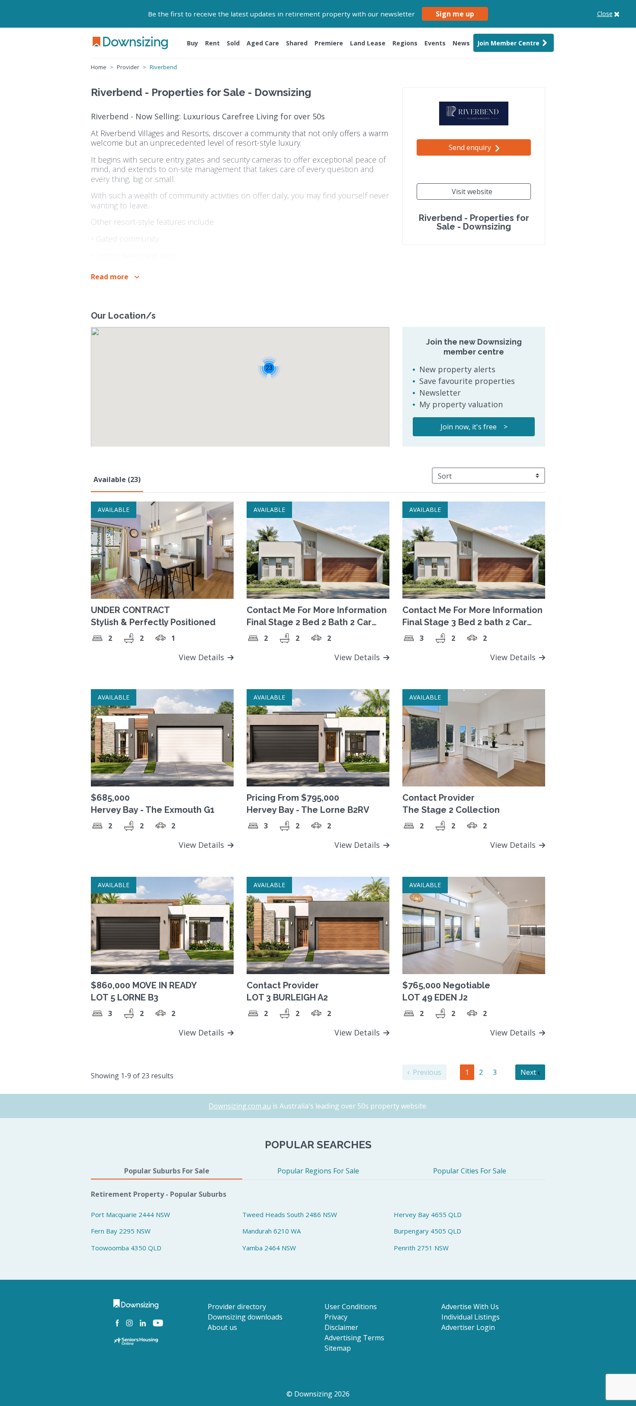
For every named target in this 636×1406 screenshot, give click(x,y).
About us (222, 1327)
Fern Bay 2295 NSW (121, 1231)
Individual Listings (470, 1317)
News (461, 43)
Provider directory (237, 1306)
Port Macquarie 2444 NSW (130, 1214)
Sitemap (337, 1348)
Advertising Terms (354, 1337)
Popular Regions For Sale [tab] (318, 1171)
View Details (202, 657)
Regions (405, 43)
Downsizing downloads (245, 1317)
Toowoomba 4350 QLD (126, 1247)
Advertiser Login (468, 1327)
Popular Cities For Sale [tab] (469, 1171)
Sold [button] (233, 43)
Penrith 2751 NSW (421, 1247)
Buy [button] (192, 43)
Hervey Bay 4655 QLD (428, 1214)
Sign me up (455, 14)
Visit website (472, 191)
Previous (426, 1072)
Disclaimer (341, 1327)
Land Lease (367, 43)
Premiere (329, 43)
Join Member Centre (508, 43)
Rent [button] (212, 43)
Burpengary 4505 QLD (427, 1231)
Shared (297, 43)
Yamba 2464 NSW (269, 1247)
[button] (115, 277)
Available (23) (117, 479)
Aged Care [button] (263, 43)
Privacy (335, 1317)
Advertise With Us (470, 1306)
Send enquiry (471, 147)
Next (529, 1072)
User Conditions (350, 1306)
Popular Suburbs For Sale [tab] (166, 1171)
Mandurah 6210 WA (271, 1231)
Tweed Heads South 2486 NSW (289, 1214)
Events (435, 43)
